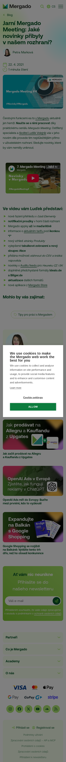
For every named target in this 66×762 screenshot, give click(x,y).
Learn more (15, 388)
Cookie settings (33, 397)
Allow (33, 406)
